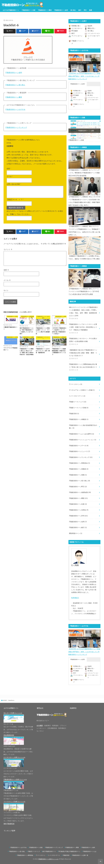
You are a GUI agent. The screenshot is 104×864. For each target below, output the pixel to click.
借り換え (73, 10)
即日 (85, 10)
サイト (6, 290)
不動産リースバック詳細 (78, 408)
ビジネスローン (77, 28)
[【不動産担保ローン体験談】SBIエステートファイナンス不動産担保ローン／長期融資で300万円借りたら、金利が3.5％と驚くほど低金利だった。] (84, 216)
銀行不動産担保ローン (49, 851)
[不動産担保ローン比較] (84, 130)
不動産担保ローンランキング (16, 127)
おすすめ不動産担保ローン (11, 10)
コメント (8, 249)
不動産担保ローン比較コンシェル (48, 859)
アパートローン (77, 36)
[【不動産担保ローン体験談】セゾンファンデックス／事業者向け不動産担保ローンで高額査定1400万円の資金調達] (84, 159)
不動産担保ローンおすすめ (15, 109)
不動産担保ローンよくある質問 (81, 434)
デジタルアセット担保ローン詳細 (82, 390)
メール (10, 176)
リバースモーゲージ (77, 396)
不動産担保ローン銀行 (78, 527)
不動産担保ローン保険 (78, 475)
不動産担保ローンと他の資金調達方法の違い (83, 427)
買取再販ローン (75, 533)
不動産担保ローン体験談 (78, 469)
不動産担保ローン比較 (28, 10)
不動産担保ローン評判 (78, 516)
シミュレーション (94, 33)
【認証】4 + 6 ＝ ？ (15, 199)
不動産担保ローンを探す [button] (77, 84)
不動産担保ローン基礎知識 (80, 492)
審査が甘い (91, 28)
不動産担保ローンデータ (78, 445)
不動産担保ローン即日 (78, 486)
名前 (9, 168)
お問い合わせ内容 (14, 184)
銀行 (80, 10)
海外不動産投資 (9, 824)
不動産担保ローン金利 (61, 10)
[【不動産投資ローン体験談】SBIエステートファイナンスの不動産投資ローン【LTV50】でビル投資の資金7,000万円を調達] (84, 278)
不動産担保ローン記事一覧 (80, 855)
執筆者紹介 (75, 598)
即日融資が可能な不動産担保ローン (69, 851)
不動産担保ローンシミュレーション (82, 440)
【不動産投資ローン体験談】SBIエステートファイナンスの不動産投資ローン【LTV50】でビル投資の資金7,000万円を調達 (84, 291)
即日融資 (75, 31)
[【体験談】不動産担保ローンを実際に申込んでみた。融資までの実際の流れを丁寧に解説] (84, 245)
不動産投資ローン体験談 (78, 419)
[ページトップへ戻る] (100, 861)
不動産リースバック (77, 402)
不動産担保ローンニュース (79, 451)
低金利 (90, 26)
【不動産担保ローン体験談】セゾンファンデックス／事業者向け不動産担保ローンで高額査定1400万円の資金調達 (84, 172)
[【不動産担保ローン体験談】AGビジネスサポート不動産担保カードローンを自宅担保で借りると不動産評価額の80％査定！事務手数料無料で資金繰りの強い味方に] (84, 186)
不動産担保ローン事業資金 (79, 463)
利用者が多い (76, 26)
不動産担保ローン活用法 (78, 510)
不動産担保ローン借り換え (15, 85)
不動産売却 (74, 413)
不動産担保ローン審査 (45, 10)
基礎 (90, 10)
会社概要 (40, 725)
